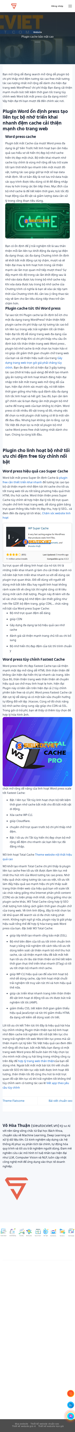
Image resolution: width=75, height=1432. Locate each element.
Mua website (21, 1424)
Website (37, 32)
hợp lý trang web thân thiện (36, 1061)
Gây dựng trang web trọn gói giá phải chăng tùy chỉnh (33, 362)
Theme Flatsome (13, 1101)
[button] (70, 6)
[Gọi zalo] (70, 1405)
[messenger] (71, 1416)
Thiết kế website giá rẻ (24, 1426)
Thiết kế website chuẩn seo (45, 1424)
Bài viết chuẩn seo (60, 1101)
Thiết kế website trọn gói (51, 1426)
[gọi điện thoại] (70, 1393)
